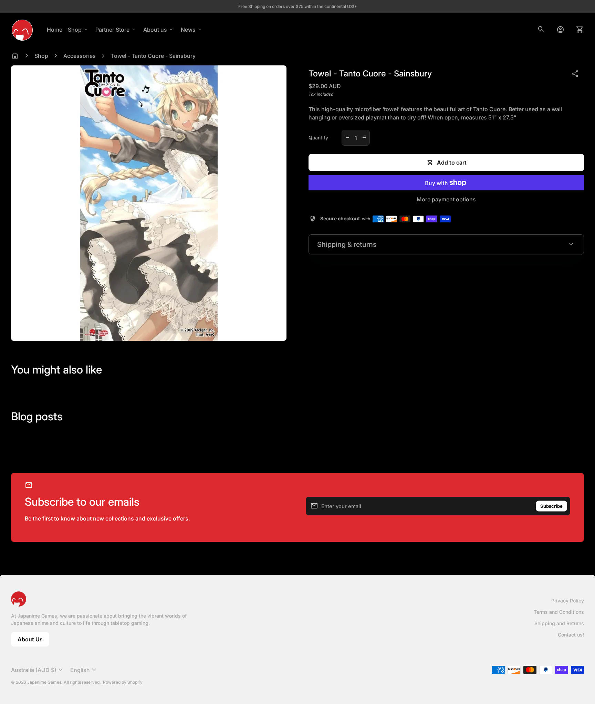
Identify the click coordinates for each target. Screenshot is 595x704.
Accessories (79, 55)
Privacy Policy (567, 600)
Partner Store (115, 29)
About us (158, 29)
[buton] (38, 670)
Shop (78, 29)
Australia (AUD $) (38, 670)
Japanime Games (44, 682)
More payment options (446, 199)
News (191, 29)
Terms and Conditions (559, 612)
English (84, 670)
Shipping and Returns (559, 623)
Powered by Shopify (123, 682)
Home (54, 29)
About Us (33, 641)
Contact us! (571, 635)
